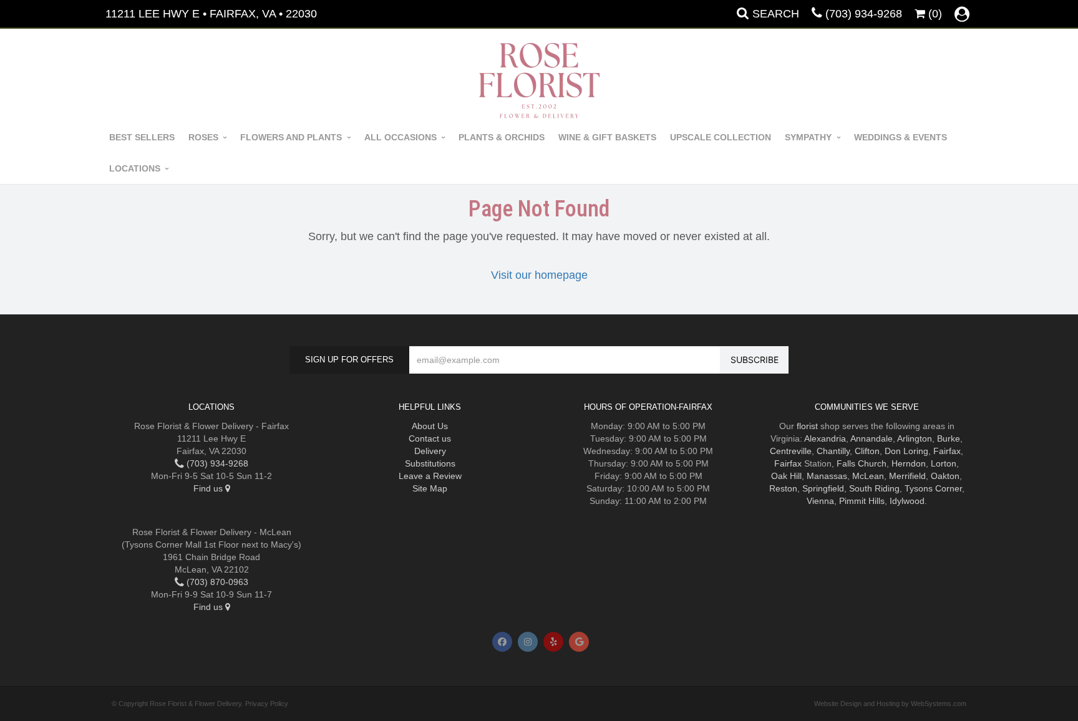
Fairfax (947, 451)
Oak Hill (786, 476)
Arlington (914, 438)
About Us (430, 426)
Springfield (823, 488)
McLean (868, 476)
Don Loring (906, 451)
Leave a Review (430, 476)
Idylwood (907, 501)
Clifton (867, 451)
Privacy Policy (266, 703)
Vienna (820, 501)
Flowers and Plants (291, 137)
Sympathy (808, 137)
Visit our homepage (539, 275)
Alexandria (825, 438)
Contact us (430, 438)
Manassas (827, 476)
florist (807, 426)
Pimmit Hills (862, 501)
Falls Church (861, 463)
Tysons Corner (933, 488)
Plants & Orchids (502, 137)
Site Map (429, 488)
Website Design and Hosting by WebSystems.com (890, 703)
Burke (948, 438)
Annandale (871, 438)
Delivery (430, 451)
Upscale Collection (720, 137)
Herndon (908, 463)
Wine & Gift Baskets (607, 137)
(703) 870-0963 (216, 582)
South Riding (874, 488)
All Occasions (400, 137)
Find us (209, 488)
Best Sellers (142, 137)
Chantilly (833, 451)
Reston (783, 488)
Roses (203, 137)
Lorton (943, 463)
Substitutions (430, 463)
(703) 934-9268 (863, 13)
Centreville (791, 451)
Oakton (945, 476)
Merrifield (907, 476)
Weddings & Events (900, 137)
